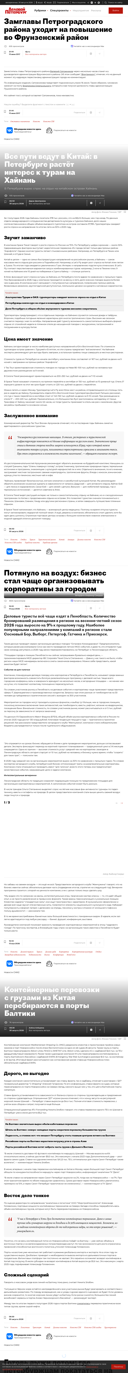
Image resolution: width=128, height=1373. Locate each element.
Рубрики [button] (40, 10)
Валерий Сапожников (61, 71)
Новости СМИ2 (11, 139)
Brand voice (71, 954)
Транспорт (37, 1327)
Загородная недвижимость (15, 954)
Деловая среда (50, 951)
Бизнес (47, 954)
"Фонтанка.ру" (88, 74)
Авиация (71, 539)
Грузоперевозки (110, 1327)
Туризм (32, 539)
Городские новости (32, 542)
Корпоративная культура (82, 951)
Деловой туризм (27, 951)
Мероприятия (81, 10)
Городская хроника (50, 542)
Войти (115, 10)
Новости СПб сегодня (13, 542)
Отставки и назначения (20, 121)
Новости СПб (48, 121)
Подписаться (63, 2)
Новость (36, 121)
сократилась (83, 1303)
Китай (61, 539)
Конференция (58, 954)
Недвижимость (35, 954)
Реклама (96, 10)
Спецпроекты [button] (59, 10)
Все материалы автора (35, 54)
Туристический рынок (47, 539)
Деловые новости (84, 539)
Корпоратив (64, 951)
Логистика (25, 1327)
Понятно (118, 1367)
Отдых (23, 539)
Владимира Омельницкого (37, 86)
